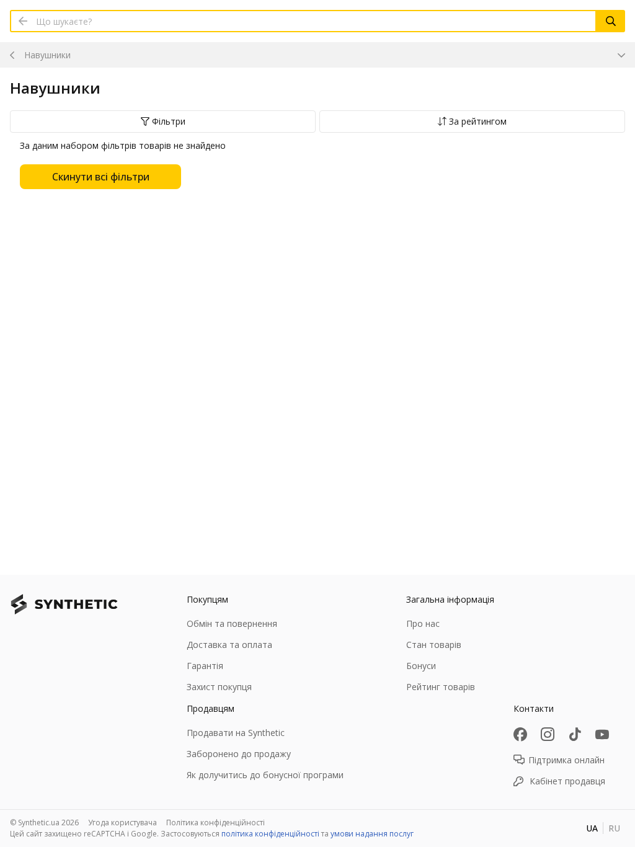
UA (592, 828)
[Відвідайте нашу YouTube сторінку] (602, 734)
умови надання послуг (372, 833)
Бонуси (421, 666)
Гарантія (205, 666)
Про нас (423, 623)
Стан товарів (433, 644)
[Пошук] (611, 21)
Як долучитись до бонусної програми (265, 775)
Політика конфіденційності (215, 822)
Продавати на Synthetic (236, 732)
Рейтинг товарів (440, 687)
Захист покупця (219, 687)
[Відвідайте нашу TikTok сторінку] (574, 734)
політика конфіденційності (270, 833)
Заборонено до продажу (239, 754)
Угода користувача (122, 822)
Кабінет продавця (567, 781)
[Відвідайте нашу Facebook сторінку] (520, 734)
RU (614, 828)
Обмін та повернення (232, 623)
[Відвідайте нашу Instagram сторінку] (547, 734)
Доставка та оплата (229, 644)
